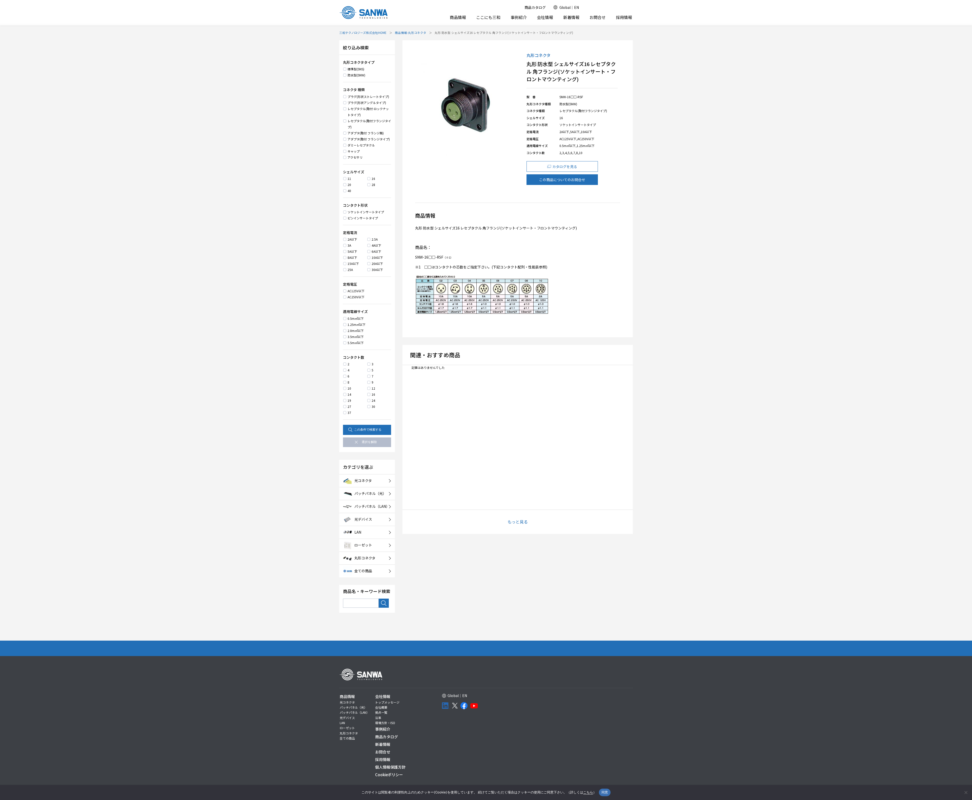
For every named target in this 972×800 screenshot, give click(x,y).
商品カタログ (535, 7)
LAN (342, 723)
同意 (604, 792)
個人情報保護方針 (390, 767)
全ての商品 (347, 738)
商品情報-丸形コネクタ (410, 33)
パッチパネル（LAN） (354, 712)
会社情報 (545, 17)
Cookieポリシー (389, 774)
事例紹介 (519, 17)
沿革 (378, 717)
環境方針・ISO (385, 723)
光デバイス (347, 717)
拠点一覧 (381, 712)
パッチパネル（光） (353, 707)
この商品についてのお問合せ (562, 179)
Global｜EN (569, 7)
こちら (588, 792)
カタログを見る (564, 166)
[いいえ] (965, 792)
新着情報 (571, 17)
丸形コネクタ (349, 733)
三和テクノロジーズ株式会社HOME (363, 33)
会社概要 (381, 707)
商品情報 (458, 17)
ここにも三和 (488, 17)
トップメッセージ (387, 702)
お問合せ (598, 17)
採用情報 (624, 17)
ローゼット (347, 728)
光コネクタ (347, 702)
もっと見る (518, 522)
